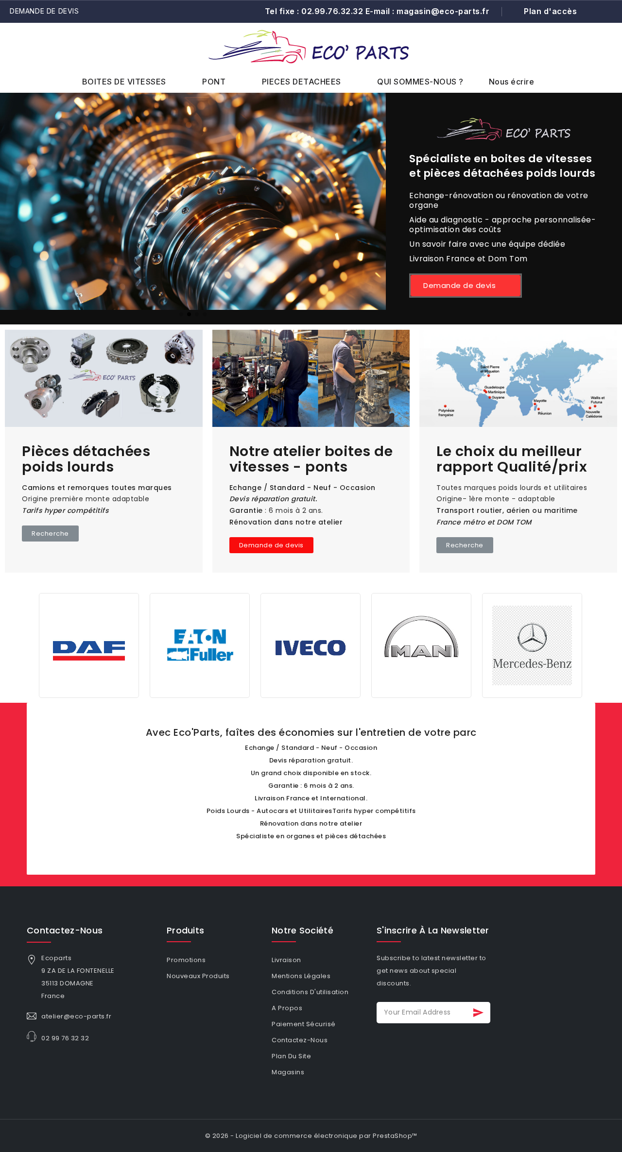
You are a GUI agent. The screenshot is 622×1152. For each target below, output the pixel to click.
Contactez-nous (65, 930)
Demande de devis (44, 11)
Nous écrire (512, 81)
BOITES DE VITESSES (124, 81)
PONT (213, 81)
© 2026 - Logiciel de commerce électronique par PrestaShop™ (311, 1135)
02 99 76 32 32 (65, 1038)
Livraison (286, 960)
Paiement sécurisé (304, 1024)
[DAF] (89, 644)
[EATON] (200, 644)
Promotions (186, 960)
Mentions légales (301, 976)
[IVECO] (310, 644)
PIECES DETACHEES (301, 81)
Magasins (288, 1072)
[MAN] (421, 644)
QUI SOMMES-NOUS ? (420, 81)
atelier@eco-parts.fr (76, 1016)
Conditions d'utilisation (310, 992)
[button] (584, 57)
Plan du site (291, 1056)
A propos (287, 1008)
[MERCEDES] (532, 644)
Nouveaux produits (198, 976)
